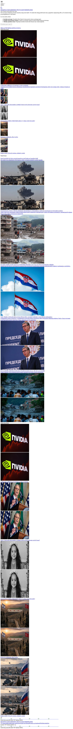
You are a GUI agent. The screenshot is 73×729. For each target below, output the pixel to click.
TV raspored (4, 723)
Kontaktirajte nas (12, 723)
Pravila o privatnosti (34, 723)
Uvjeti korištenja (24, 723)
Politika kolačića (44, 723)
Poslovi (18, 723)
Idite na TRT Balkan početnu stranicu (11, 28)
